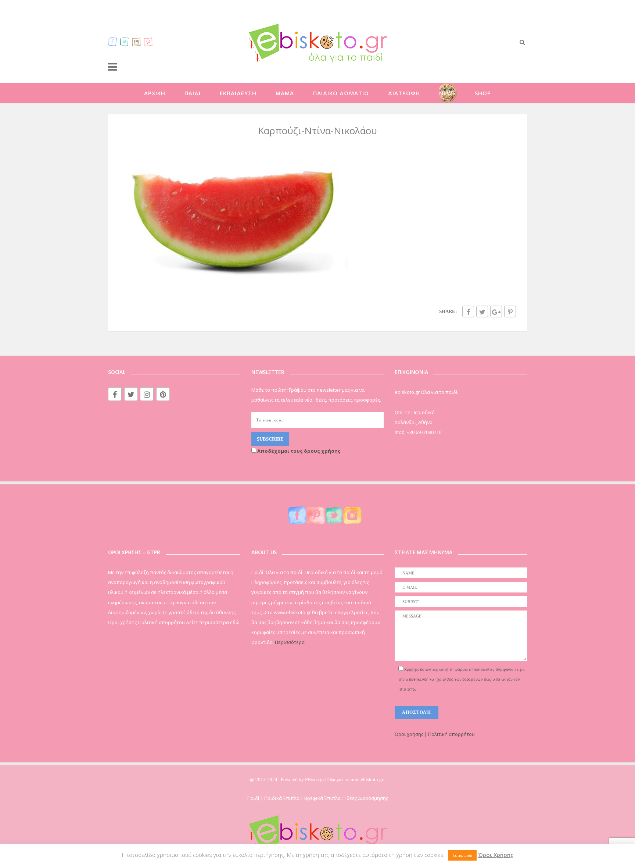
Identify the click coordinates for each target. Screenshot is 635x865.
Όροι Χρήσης (495, 854)
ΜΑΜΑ (285, 93)
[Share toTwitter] (482, 311)
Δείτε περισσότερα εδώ (213, 622)
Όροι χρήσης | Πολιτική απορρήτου (435, 734)
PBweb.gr (315, 779)
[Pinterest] (148, 41)
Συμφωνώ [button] (462, 855)
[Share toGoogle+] (496, 311)
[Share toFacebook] (468, 311)
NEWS (447, 93)
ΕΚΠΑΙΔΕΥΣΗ (238, 93)
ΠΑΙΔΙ (192, 93)
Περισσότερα (290, 642)
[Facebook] (113, 41)
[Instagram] (136, 41)
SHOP (483, 93)
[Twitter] (124, 41)
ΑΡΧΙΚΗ (154, 93)
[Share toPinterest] (510, 311)
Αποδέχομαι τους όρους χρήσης (298, 451)
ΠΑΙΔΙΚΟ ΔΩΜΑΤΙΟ (341, 93)
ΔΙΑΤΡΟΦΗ (404, 93)
